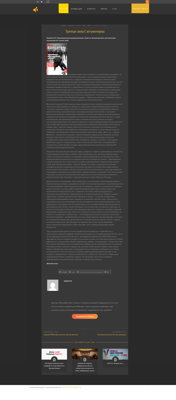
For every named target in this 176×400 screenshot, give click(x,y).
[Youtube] (38, 2)
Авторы (104, 9)
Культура (91, 9)
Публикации (76, 9)
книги (87, 272)
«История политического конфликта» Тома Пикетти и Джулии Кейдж (54, 365)
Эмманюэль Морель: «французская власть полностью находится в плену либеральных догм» (84, 367)
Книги (78, 25)
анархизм (82, 272)
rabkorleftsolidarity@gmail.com (71, 387)
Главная (63, 8)
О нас (114, 9)
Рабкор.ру (68, 281)
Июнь (89, 25)
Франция (100, 272)
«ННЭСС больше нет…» (115, 363)
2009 (83, 25)
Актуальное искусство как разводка (112, 334)
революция (93, 272)
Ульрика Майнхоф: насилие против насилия (61, 334)
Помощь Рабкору (140, 8)
